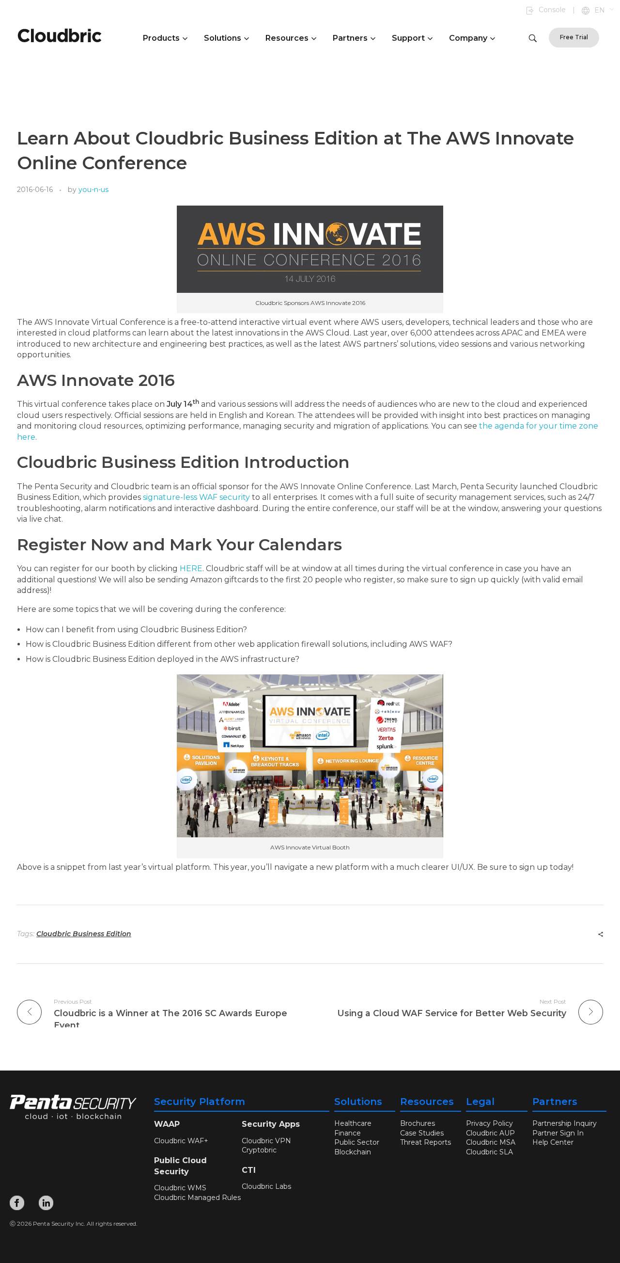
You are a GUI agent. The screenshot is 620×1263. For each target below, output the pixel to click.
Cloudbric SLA (489, 1152)
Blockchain (352, 1152)
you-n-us (93, 189)
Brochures (417, 1123)
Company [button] (468, 38)
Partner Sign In (558, 1133)
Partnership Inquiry (564, 1123)
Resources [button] (287, 38)
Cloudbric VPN (266, 1140)
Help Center (553, 1142)
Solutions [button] (222, 38)
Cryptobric (259, 1150)
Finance (347, 1133)
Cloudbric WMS (180, 1187)
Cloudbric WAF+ (181, 1140)
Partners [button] (350, 38)
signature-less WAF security (196, 497)
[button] (604, 11)
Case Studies (422, 1133)
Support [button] (408, 38)
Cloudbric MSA (490, 1142)
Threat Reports (425, 1142)
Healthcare (353, 1123)
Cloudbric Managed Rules (197, 1197)
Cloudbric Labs (266, 1186)
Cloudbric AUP (490, 1133)
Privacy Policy (489, 1123)
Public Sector (356, 1142)
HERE (191, 568)
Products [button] (161, 38)
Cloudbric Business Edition (83, 933)
